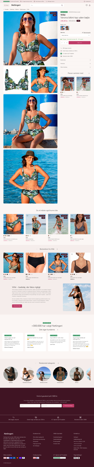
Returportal (35, 441)
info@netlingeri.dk (78, 439)
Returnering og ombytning (39, 439)
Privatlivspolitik (56, 441)
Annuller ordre (56, 443)
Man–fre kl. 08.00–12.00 (79, 441)
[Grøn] (62, 92)
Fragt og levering (37, 443)
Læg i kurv (79, 42)
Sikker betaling (63, 67)
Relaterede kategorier (47, 363)
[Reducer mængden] (61, 42)
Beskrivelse (63, 60)
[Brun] (7, 235)
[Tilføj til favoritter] (5, 13)
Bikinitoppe (23, 9)
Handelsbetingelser (57, 437)
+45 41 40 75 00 (78, 443)
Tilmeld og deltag (68, 405)
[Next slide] (57, 330)
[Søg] (62, 5)
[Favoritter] (86, 5)
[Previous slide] (36, 330)
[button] (47, 5)
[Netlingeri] (16, 5)
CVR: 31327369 (77, 445)
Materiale (62, 63)
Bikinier (17, 9)
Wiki (28, 9)
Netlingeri (76, 437)
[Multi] (61, 92)
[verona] (62, 28)
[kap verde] (67, 28)
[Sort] (8, 235)
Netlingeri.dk (8, 462)
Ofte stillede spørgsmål (38, 437)
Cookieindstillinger (57, 439)
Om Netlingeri (36, 445)
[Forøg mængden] (67, 42)
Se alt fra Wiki (17, 306)
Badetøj (12, 9)
